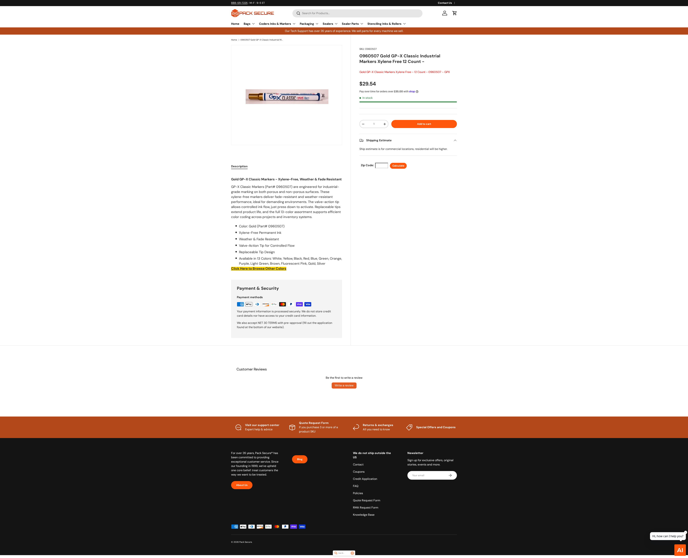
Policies (358, 493)
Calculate (398, 165)
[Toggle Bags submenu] (253, 24)
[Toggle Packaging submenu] (317, 24)
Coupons (359, 472)
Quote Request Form (366, 500)
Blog (299, 459)
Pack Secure (245, 542)
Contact (358, 464)
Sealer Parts (350, 24)
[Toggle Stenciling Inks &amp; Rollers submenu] (404, 24)
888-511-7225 (239, 2)
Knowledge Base (363, 515)
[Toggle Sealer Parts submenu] (362, 24)
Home (235, 24)
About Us (241, 485)
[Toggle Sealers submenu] (336, 24)
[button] (455, 13)
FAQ (355, 486)
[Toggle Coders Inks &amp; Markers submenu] (294, 24)
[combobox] (357, 13)
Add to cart (424, 124)
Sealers (328, 24)
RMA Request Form (365, 507)
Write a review (344, 385)
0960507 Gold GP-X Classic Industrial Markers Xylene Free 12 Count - (261, 39)
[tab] (239, 166)
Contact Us (445, 2)
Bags (247, 24)
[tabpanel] (286, 222)
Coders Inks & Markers (275, 24)
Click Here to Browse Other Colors (258, 268)
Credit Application (365, 479)
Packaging (307, 24)
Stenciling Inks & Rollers (384, 24)
